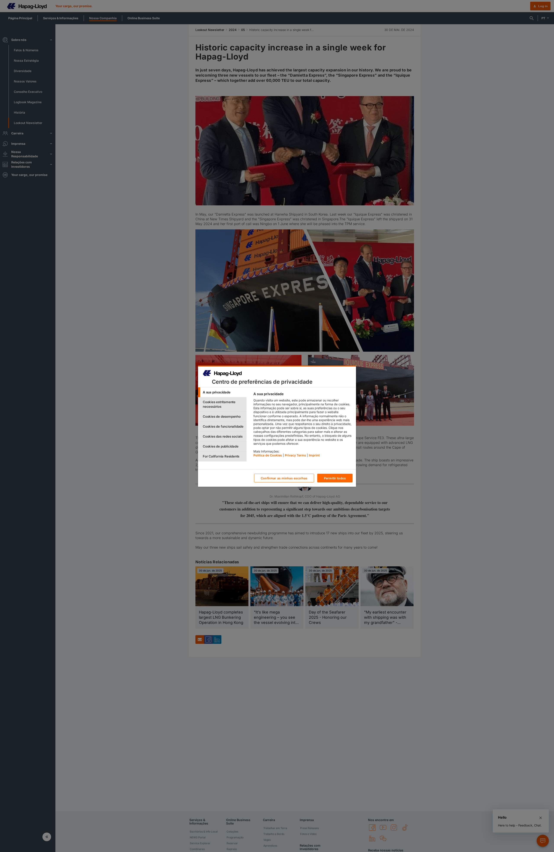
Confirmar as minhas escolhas (284, 478)
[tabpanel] (302, 426)
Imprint (314, 455)
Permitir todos (335, 478)
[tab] (222, 392)
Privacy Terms (295, 455)
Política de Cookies (267, 455)
